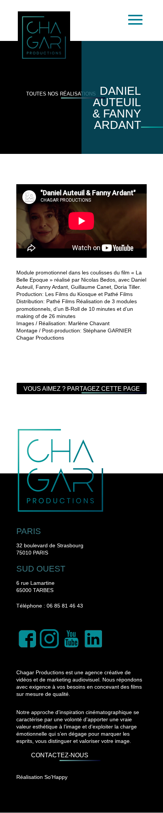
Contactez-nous (59, 755)
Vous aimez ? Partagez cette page (82, 388)
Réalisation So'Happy (41, 777)
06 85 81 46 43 (65, 606)
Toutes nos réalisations (61, 94)
